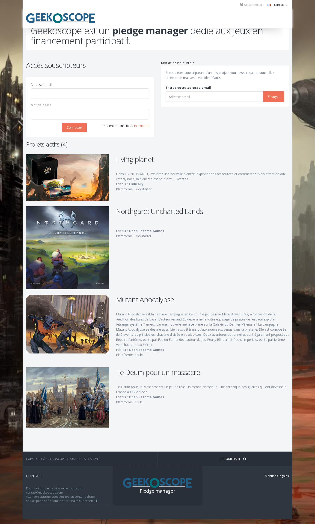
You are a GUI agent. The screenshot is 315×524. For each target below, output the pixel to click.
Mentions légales (277, 476)
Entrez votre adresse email (188, 87)
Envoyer (274, 96)
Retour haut (231, 459)
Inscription (141, 125)
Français (278, 5)
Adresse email (41, 84)
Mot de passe (41, 105)
